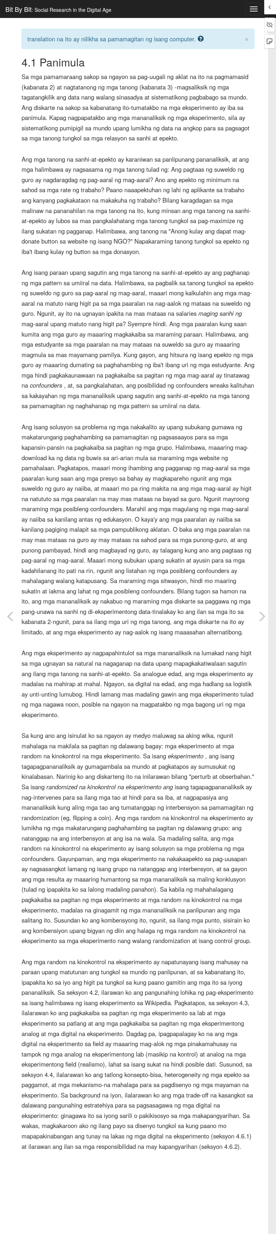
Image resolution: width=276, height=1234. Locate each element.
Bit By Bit (58, 9)
